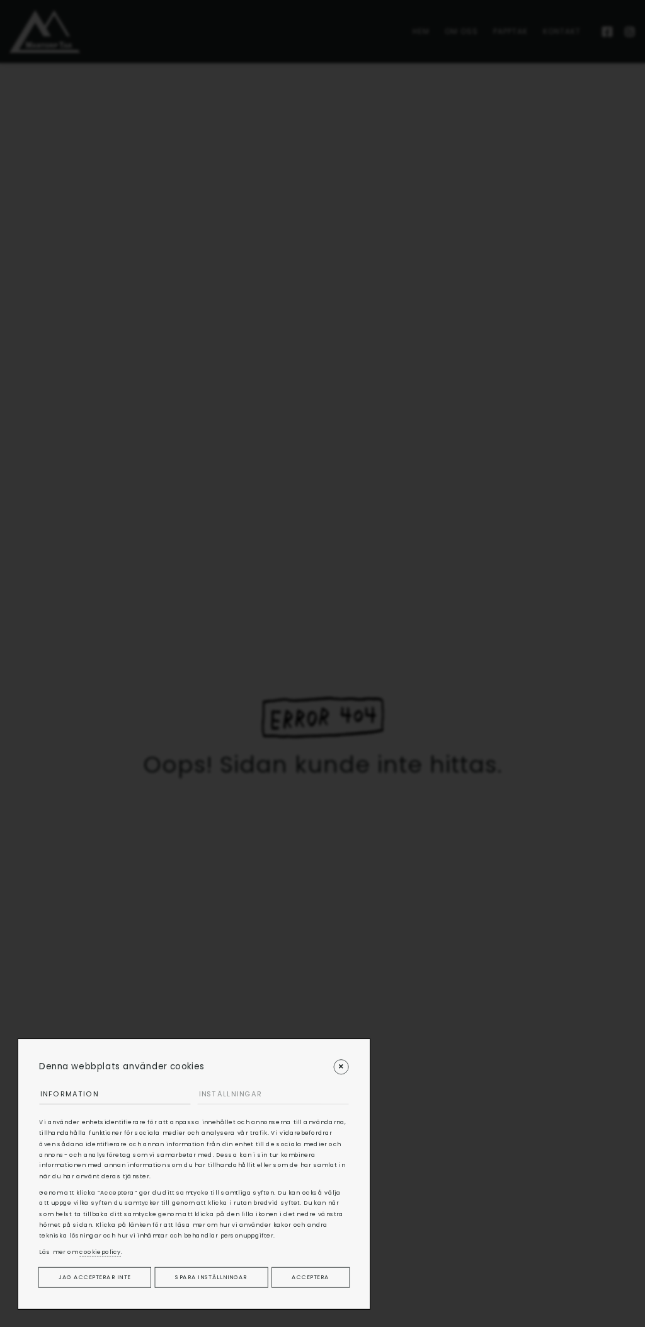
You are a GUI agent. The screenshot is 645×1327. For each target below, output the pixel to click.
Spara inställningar (211, 1277)
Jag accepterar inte (94, 1277)
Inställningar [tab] (230, 1094)
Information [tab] (69, 1094)
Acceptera (310, 1277)
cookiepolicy (100, 1252)
